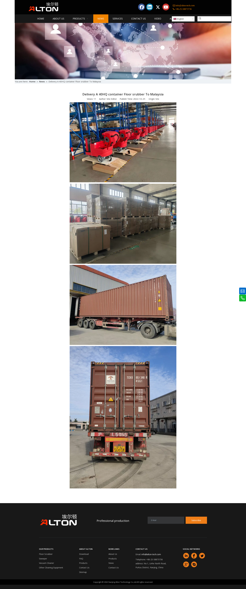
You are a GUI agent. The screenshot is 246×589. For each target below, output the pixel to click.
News (111, 563)
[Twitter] (157, 7)
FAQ (81, 558)
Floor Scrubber (46, 554)
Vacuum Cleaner (46, 563)
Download (84, 554)
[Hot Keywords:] (200, 18)
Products (83, 563)
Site (157, 98)
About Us (112, 554)
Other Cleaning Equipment (51, 567)
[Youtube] (165, 7)
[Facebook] (141, 7)
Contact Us (84, 567)
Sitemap (83, 572)
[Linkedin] (149, 7)
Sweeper (43, 558)
